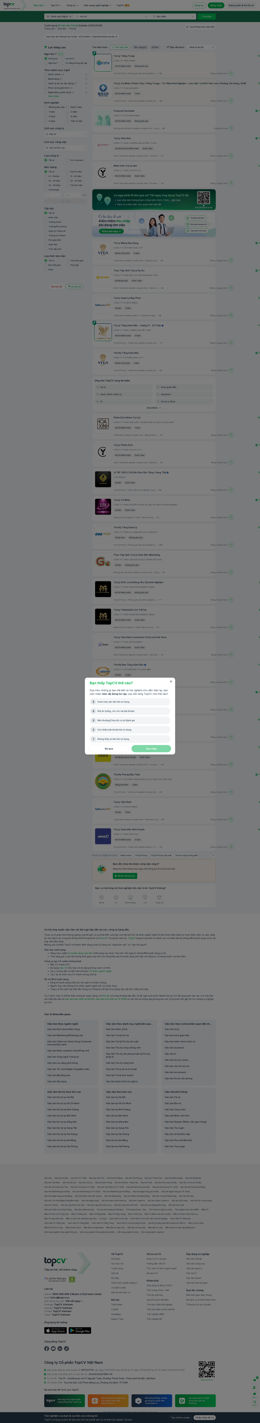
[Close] (171, 681)
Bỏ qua (109, 748)
